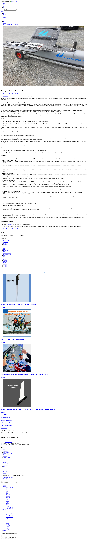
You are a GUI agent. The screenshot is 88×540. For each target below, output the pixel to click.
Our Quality (6, 465)
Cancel (2, 538)
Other (4, 257)
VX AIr (5, 261)
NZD (2, 11)
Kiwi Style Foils (9, 507)
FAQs (4, 466)
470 (7, 491)
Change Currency (8, 538)
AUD (4, 17)
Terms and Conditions (8, 477)
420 (7, 492)
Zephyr (4, 266)
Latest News (12, 93)
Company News (6, 240)
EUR (4, 13)
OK (4, 256)
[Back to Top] (1, 481)
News (4, 7)
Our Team (5, 451)
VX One (5, 264)
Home (4, 3)
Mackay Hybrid (9, 487)
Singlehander (18, 93)
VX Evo (5, 262)
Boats (4, 4)
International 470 (7, 254)
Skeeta (4, 259)
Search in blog (4, 235)
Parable (7, 504)
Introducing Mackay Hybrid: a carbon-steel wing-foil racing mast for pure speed (29, 409)
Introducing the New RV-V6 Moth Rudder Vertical (18, 304)
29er (4, 248)
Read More (3, 307)
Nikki (4, 255)
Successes (5, 244)
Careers (5, 456)
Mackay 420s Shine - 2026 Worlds (12, 339)
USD (4, 14)
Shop (4, 6)
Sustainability (6, 454)
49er (4, 249)
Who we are (6, 449)
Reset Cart (5, 478)
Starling (5, 260)
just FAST (5, 242)
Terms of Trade (6, 457)
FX (4, 251)
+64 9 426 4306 (8, 442)
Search (2, 9)
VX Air (7, 499)
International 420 (7, 253)
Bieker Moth (6, 93)
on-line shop (10, 224)
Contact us (5, 471)
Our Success (6, 452)
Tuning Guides (6, 245)
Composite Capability (8, 453)
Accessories (5, 463)
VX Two (5, 265)
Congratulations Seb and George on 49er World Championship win (24, 374)
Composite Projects (10, 508)
